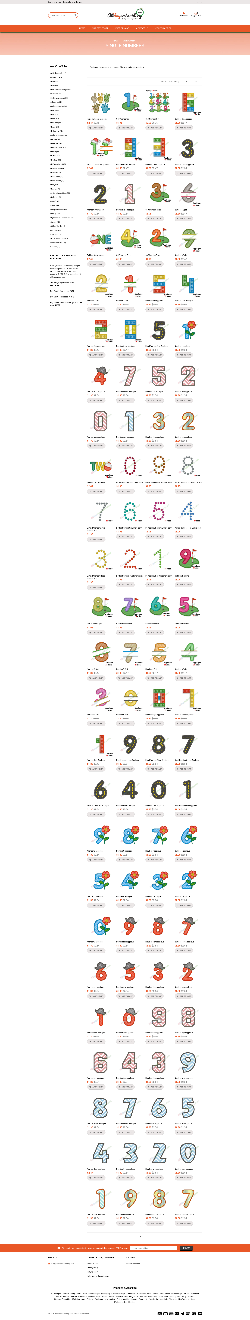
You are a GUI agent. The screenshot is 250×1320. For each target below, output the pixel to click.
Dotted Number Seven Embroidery (96, 529)
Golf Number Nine (182, 576)
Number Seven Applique (185, 715)
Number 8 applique (124, 851)
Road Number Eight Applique (157, 760)
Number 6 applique (182, 851)
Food (168, 1294)
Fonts (162, 1294)
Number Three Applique (155, 164)
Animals (66, 1294)
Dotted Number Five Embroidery (158, 528)
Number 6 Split (181, 210)
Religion (76, 1299)
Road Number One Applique (186, 805)
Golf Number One (123, 119)
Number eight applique (154, 942)
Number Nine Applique (125, 164)
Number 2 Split (93, 301)
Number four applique (96, 391)
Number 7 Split (122, 669)
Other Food (163, 1296)
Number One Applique (96, 760)
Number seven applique (126, 391)
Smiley (112, 1299)
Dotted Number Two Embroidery (129, 576)
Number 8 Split (93, 669)
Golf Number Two (152, 255)
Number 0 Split (122, 715)
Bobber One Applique (96, 255)
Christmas (131, 1294)
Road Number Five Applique (156, 346)
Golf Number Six (152, 624)
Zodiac (132, 1302)
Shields (90, 1299)
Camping (106, 1294)
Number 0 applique (95, 942)
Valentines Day (121, 1302)
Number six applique (95, 987)
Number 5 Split (151, 669)
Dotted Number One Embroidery (158, 576)
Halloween (195, 1294)
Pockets (191, 1296)
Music (104, 1296)
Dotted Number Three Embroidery (96, 577)
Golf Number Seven (124, 624)
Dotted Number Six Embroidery (129, 528)
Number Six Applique (183, 119)
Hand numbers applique (97, 119)
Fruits (186, 1294)
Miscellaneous (94, 1296)
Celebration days (118, 1294)
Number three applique (154, 437)
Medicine (83, 1296)
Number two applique (183, 391)
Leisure (74, 1296)
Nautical (119, 1296)
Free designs (177, 1294)
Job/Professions (63, 1296)
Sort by (164, 82)
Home (115, 41)
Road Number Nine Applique (127, 760)
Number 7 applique (153, 851)
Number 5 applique (95, 896)
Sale (83, 1299)
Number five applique (154, 391)
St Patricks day (152, 1299)
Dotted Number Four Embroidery (188, 528)
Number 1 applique (182, 346)
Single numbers (101, 1299)
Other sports (175, 1296)
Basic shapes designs (91, 1294)
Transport (173, 1299)
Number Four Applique (184, 301)
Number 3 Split (93, 715)
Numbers (153, 1296)
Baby (73, 1294)
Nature (111, 1296)
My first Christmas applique (98, 164)
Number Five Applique (154, 301)
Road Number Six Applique (98, 805)
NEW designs (129, 1296)
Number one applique (125, 210)
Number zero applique (96, 437)
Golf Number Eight (94, 624)
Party (184, 1296)
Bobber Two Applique (96, 482)
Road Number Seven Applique (187, 760)
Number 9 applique (95, 851)
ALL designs (56, 1294)
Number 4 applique (124, 896)
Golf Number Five (182, 624)
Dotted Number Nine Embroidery (158, 482)
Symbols (164, 1299)
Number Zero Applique (125, 346)
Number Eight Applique (154, 715)
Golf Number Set (152, 119)
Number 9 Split (181, 255)
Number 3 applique (153, 896)
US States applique (187, 1299)
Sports (142, 1299)
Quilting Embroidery (63, 1299)
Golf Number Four (123, 255)
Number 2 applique (182, 896)
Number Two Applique (96, 210)
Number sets (142, 1296)
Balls (79, 1294)
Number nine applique (125, 942)
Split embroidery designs (127, 1299)
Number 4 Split (181, 669)
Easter (155, 1294)
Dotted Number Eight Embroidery (188, 482)
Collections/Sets (144, 1294)
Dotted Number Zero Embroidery (129, 482)
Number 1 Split (122, 301)
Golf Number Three (153, 210)
